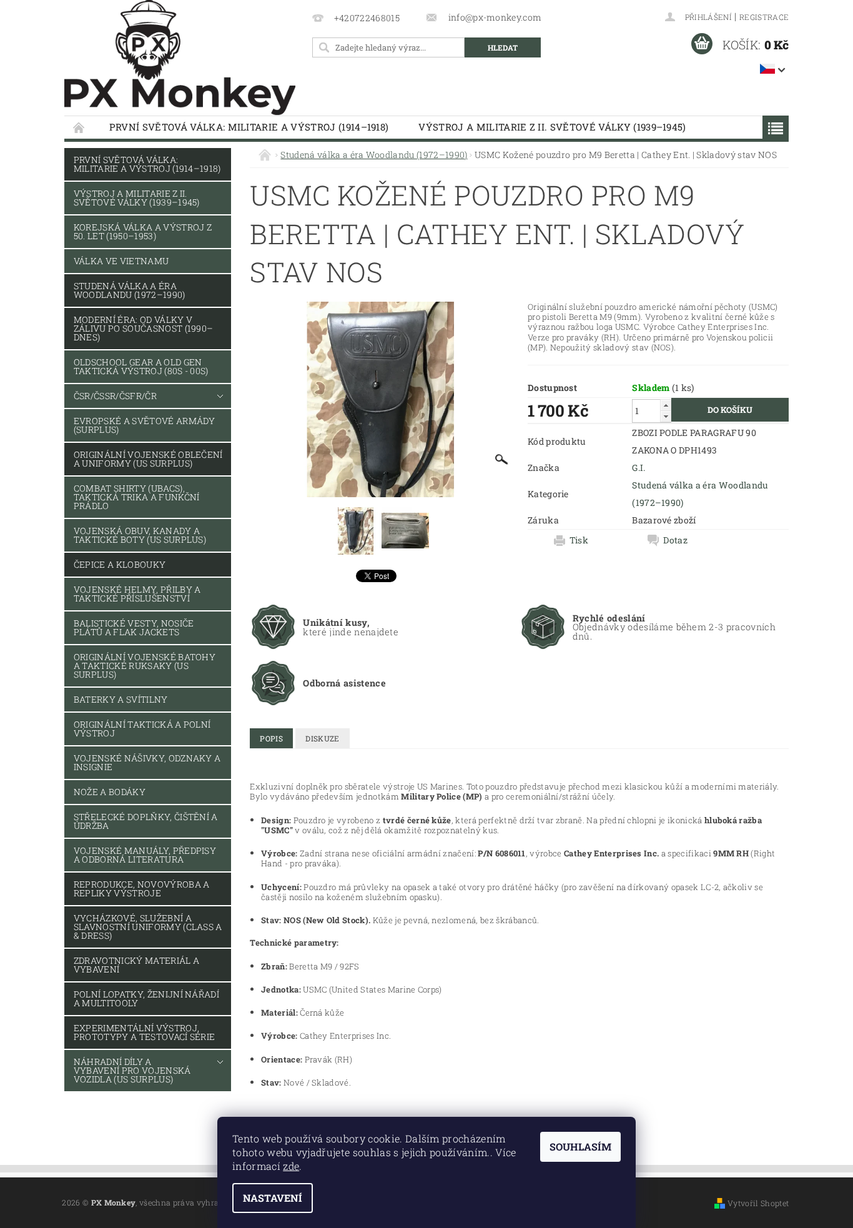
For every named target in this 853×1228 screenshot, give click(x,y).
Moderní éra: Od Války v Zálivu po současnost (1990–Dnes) (144, 328)
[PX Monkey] (179, 58)
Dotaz (675, 540)
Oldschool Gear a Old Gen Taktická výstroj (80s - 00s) (141, 366)
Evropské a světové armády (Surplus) (144, 425)
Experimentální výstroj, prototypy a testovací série (144, 1032)
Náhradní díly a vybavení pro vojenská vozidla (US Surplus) (132, 1070)
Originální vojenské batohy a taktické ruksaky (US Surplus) (144, 665)
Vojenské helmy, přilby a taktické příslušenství (137, 593)
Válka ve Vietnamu (121, 261)
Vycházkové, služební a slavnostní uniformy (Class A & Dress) (148, 926)
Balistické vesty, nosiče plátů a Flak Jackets (134, 627)
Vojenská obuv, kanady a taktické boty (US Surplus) (140, 535)
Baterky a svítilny (121, 699)
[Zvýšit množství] (665, 405)
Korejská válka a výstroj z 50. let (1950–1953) (143, 231)
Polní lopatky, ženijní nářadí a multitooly (146, 998)
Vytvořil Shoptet (758, 1203)
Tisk (578, 540)
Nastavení (272, 1197)
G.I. (638, 467)
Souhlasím (580, 1146)
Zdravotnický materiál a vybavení (136, 964)
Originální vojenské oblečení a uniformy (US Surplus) (148, 458)
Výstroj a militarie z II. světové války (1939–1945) (552, 127)
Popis (271, 738)
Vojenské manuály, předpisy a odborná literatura (145, 854)
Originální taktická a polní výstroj (142, 728)
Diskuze (322, 738)
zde (291, 1165)
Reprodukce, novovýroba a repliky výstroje (142, 888)
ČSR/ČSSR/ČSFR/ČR (115, 396)
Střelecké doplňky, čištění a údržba (146, 821)
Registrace (764, 17)
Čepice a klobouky (119, 564)
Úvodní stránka (79, 127)
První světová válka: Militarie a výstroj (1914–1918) (249, 127)
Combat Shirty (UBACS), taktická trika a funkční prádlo (137, 497)
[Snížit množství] (665, 416)
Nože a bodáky (109, 792)
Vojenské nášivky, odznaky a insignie (147, 762)
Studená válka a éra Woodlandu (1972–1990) (129, 290)
